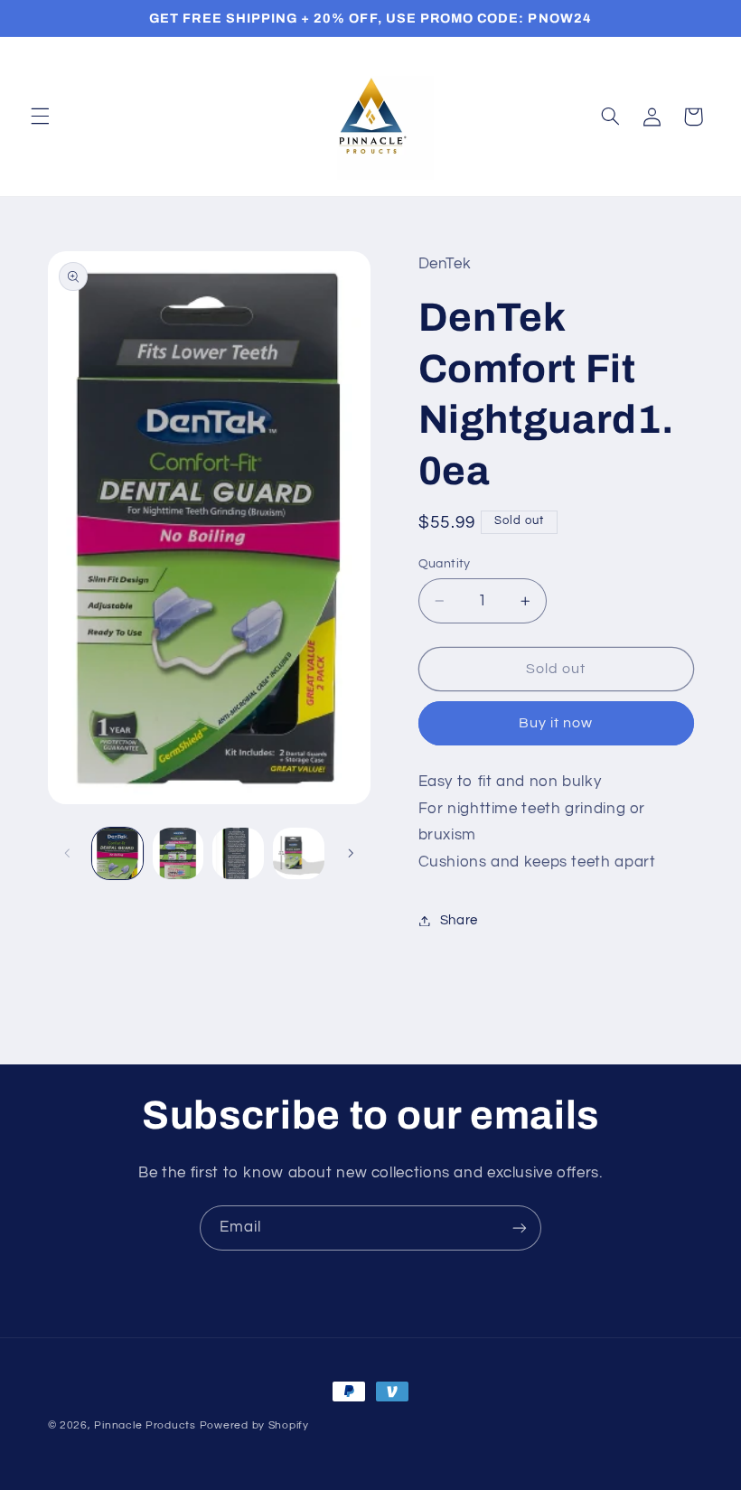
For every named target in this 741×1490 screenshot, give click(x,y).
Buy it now (556, 723)
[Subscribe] (519, 1227)
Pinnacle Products (145, 1425)
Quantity (444, 564)
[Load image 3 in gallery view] (237, 853)
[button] (40, 116)
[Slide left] (68, 854)
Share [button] (459, 920)
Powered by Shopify (254, 1425)
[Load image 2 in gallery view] (178, 853)
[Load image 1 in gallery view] (117, 853)
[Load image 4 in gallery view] (298, 853)
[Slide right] (350, 854)
